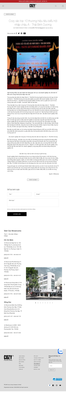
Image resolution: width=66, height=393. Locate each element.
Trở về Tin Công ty (10, 14)
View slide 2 (38, 302)
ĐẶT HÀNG (21, 361)
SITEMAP (36, 367)
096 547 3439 (17, 332)
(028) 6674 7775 (8, 275)
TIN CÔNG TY (37, 363)
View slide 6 (47, 302)
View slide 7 (50, 302)
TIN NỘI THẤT (37, 365)
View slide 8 (52, 302)
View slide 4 (43, 302)
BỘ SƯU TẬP (37, 369)
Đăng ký (52, 369)
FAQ (20, 363)
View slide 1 (35, 302)
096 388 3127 (17, 254)
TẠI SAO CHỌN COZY (39, 357)
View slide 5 (45, 302)
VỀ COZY (36, 356)
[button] (3, 6)
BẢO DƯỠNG (22, 359)
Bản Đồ (6, 258)
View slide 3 (40, 302)
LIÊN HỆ (21, 369)
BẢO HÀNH (21, 357)
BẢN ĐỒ (6, 336)
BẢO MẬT (21, 365)
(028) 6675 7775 (8, 254)
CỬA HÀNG (21, 367)
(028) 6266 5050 (8, 332)
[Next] (64, 284)
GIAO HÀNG (22, 356)
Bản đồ (6, 297)
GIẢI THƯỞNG (37, 361)
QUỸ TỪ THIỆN (37, 359)
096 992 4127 (17, 275)
